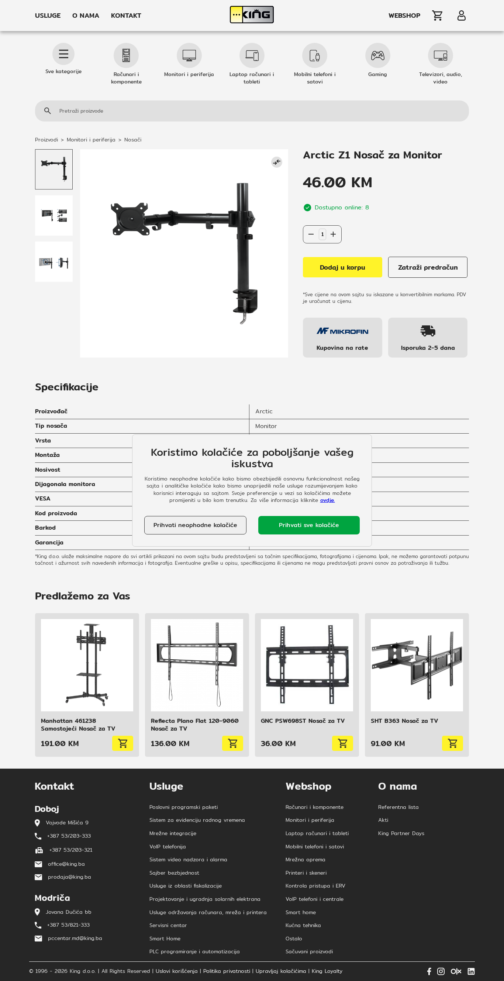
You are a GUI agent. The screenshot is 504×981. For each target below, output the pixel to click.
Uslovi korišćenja (177, 971)
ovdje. (327, 500)
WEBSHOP (404, 15)
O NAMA (85, 15)
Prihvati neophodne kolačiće (195, 525)
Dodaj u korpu (342, 267)
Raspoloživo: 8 (322, 218)
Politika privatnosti (226, 971)
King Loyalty (327, 971)
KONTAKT (126, 15)
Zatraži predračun (428, 267)
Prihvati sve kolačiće (309, 525)
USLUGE (48, 15)
